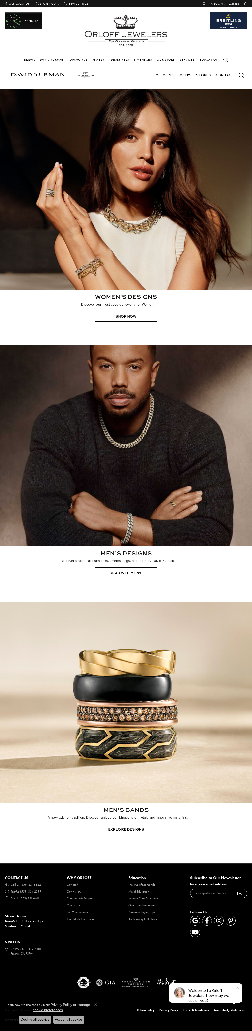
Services (187, 60)
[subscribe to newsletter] (240, 893)
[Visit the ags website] (136, 982)
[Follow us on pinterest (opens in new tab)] (231, 921)
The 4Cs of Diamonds (141, 885)
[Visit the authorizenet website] (83, 982)
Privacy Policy (168, 1010)
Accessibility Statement (229, 1010)
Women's (165, 75)
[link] (17, 3)
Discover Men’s (126, 572)
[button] (204, 3)
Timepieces (143, 60)
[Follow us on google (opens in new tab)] (195, 921)
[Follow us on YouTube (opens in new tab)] (195, 932)
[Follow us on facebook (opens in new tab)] (207, 921)
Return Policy (146, 1010)
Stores (203, 75)
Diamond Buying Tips (141, 912)
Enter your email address (208, 884)
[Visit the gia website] (106, 982)
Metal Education (138, 891)
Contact (225, 75)
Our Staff (72, 885)
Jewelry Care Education (143, 898)
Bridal (29, 60)
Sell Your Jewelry (77, 912)
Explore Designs (126, 829)
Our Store (166, 60)
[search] (239, 76)
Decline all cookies (35, 1019)
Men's (185, 75)
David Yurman (52, 60)
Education (209, 60)
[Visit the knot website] (166, 982)
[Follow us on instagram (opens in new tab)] (219, 921)
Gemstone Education (141, 905)
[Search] (225, 60)
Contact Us (73, 905)
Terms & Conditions (196, 1010)
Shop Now (125, 316)
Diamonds (78, 60)
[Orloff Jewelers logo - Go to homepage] (126, 30)
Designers (120, 60)
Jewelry (99, 60)
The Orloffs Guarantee (80, 919)
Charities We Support (80, 898)
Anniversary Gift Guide (143, 919)
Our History (74, 891)
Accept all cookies (69, 1019)
